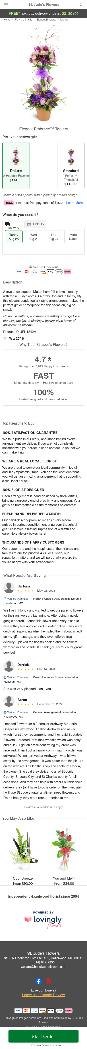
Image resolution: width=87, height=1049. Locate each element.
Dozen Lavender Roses (48, 677)
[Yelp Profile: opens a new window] (48, 981)
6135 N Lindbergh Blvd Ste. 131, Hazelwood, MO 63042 (43, 958)
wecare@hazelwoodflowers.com (43, 966)
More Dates (73, 236)
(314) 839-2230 (44, 962)
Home (6, 19)
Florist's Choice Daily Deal (50, 599)
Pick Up (38, 224)
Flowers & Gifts (23, 19)
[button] (77, 1039)
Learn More (74, 202)
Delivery (13, 227)
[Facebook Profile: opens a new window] (38, 981)
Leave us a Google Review (43, 994)
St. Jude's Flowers (43, 4)
